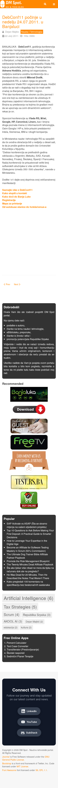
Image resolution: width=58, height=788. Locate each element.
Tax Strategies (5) (20, 607)
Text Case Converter (17, 646)
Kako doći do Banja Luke (16, 196)
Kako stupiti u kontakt (14, 193)
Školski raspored (15, 653)
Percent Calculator (16, 642)
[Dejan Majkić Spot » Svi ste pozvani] (12, 4)
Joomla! (6, 756)
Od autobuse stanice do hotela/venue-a (24, 207)
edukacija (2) (10, 627)
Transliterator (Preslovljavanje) (23, 649)
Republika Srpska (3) (37, 615)
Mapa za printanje (12, 203)
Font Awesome (9, 770)
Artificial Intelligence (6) (28, 597)
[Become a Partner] (29, 461)
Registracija (9, 200)
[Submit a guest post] (29, 425)
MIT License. (23, 766)
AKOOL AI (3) (13, 621)
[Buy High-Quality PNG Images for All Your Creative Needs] (29, 500)
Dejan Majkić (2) (34, 621)
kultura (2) (26, 627)
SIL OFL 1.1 (41, 770)
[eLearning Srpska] (29, 481)
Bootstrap (6, 763)
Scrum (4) (11, 614)
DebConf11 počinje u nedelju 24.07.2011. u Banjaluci (22, 21)
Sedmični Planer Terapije (20, 656)
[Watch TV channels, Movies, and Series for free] (29, 442)
